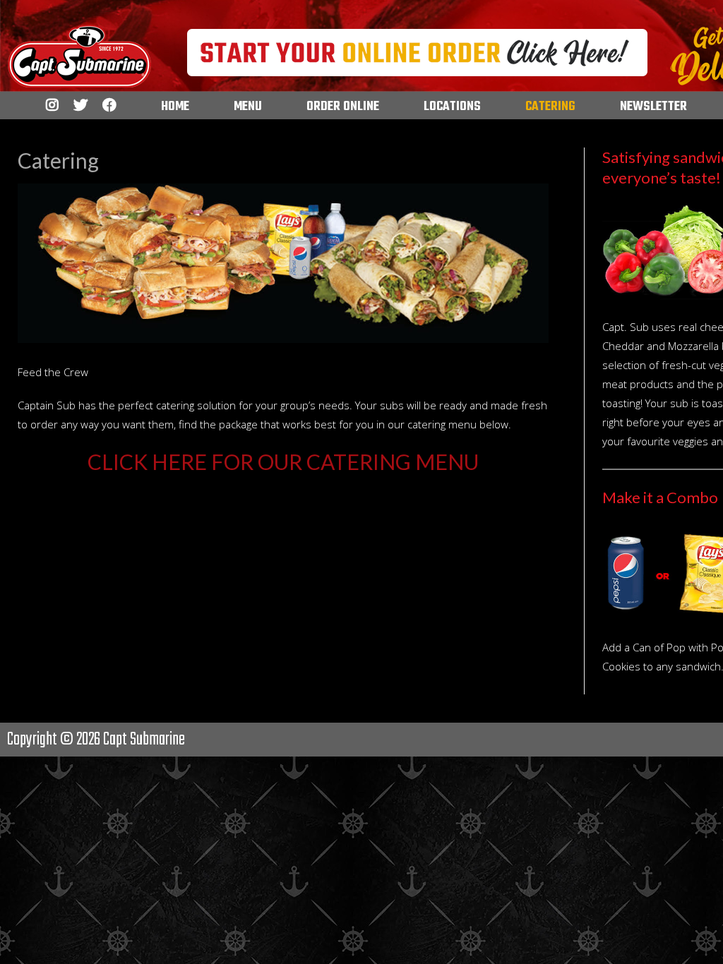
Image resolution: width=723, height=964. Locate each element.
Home (175, 107)
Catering (550, 107)
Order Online (342, 107)
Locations (452, 107)
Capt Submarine (144, 739)
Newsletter (653, 107)
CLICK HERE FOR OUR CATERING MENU (283, 461)
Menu (248, 107)
